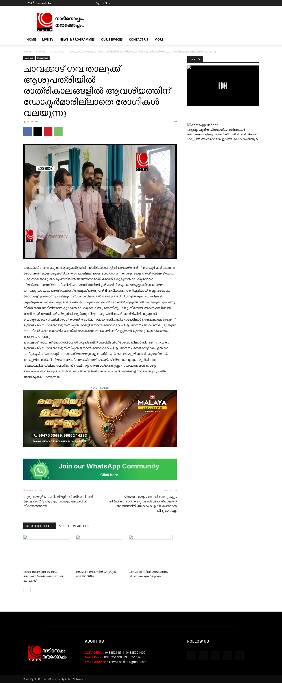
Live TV (47, 39)
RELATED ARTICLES (40, 526)
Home (31, 39)
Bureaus (41, 51)
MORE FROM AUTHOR (74, 526)
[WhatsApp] (58, 131)
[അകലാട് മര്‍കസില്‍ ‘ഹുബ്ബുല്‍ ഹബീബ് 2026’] (100, 551)
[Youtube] (255, 3)
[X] (248, 3)
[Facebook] (226, 3)
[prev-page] (26, 589)
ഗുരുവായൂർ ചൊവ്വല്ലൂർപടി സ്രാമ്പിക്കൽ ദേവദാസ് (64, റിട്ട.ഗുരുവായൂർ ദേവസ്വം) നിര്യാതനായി (58, 501)
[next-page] (33, 589)
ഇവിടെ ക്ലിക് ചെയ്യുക (239, 139)
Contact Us (138, 39)
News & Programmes (77, 39)
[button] (253, 40)
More (158, 39)
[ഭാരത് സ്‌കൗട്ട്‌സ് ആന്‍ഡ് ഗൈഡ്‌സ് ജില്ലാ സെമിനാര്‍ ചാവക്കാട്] (47, 551)
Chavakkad (57, 51)
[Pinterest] (48, 131)
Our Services (112, 39)
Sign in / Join (103, 3)
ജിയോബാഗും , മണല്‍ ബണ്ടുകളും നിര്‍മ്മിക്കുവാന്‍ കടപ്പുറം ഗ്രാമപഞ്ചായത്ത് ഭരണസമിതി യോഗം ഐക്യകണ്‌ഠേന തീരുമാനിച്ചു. (143, 504)
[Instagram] (233, 3)
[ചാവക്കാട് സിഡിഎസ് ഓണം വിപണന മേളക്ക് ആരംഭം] (153, 551)
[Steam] (240, 3)
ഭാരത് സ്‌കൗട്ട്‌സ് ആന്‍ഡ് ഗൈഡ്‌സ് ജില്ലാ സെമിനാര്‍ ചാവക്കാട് (43, 576)
